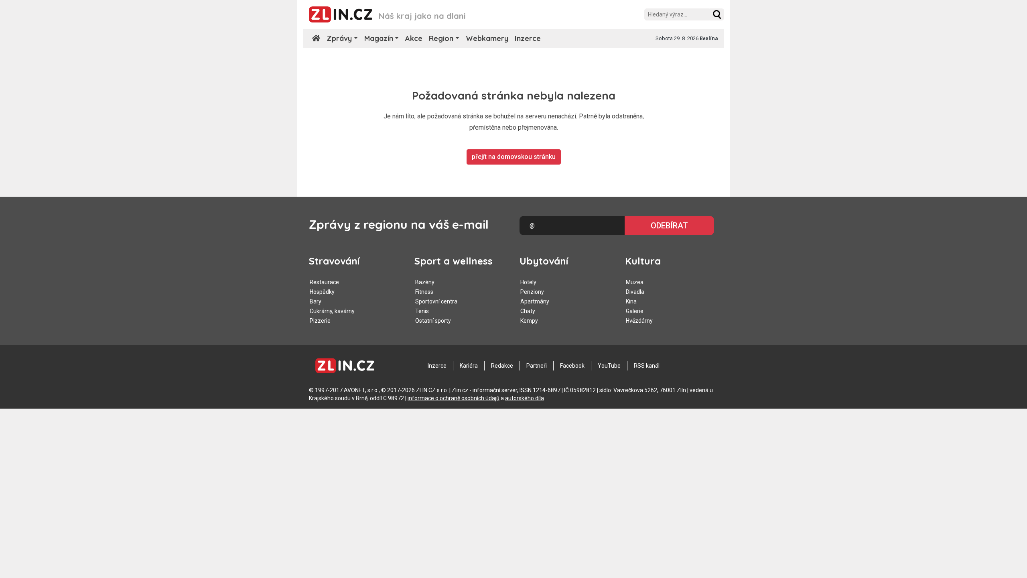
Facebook (572, 365)
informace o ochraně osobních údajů (453, 398)
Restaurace (324, 282)
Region (441, 38)
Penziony (532, 292)
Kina (631, 301)
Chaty (527, 311)
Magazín (378, 38)
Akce (413, 38)
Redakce (502, 365)
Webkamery (487, 38)
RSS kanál (647, 365)
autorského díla (524, 398)
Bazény (424, 282)
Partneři (536, 365)
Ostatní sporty (433, 320)
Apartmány (534, 301)
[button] (717, 14)
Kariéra (469, 365)
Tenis (422, 311)
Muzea (634, 282)
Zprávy (339, 38)
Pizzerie (320, 320)
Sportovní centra (436, 301)
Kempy (529, 320)
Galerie (634, 311)
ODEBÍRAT (669, 225)
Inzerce (528, 38)
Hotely (528, 282)
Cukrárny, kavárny (332, 311)
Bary (315, 301)
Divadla (635, 292)
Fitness (424, 292)
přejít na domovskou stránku (514, 157)
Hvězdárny (639, 320)
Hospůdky (322, 292)
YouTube (609, 365)
